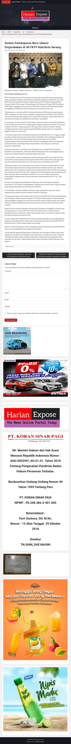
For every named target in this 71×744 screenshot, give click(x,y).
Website (7, 306)
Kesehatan (11, 246)
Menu (36, 28)
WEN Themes (40, 741)
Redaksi (22, 50)
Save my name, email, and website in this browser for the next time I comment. (32, 313)
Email (6, 299)
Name (7, 293)
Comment (8, 271)
